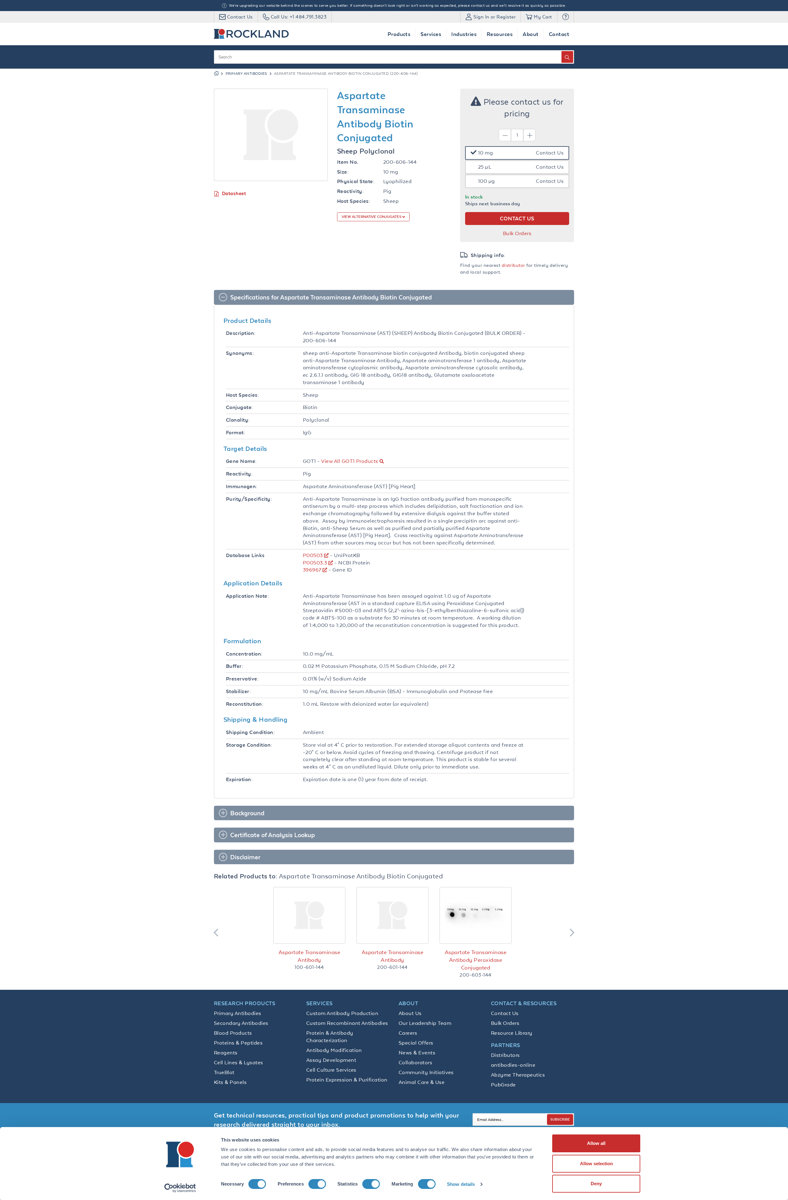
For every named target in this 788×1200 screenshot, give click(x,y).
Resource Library (512, 1033)
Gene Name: (241, 461)
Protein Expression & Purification (347, 1080)
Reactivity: (350, 191)
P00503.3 (315, 563)
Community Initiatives (426, 1072)
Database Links (245, 555)
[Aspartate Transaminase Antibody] (309, 915)
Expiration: (239, 779)
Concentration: (244, 654)
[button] (565, 17)
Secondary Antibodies (241, 1023)
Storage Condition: (249, 745)
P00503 (313, 555)
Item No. (347, 162)
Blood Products (233, 1033)
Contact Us (505, 1013)
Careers (408, 1033)
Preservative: (242, 679)
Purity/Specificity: (249, 499)
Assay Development (331, 1060)
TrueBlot (224, 1072)
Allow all (596, 1143)
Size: (342, 172)
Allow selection (596, 1163)
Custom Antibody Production (342, 1013)
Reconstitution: (244, 704)
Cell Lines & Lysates (238, 1062)
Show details (461, 1184)
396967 (312, 570)
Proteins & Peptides (238, 1043)
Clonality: (238, 420)
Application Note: (247, 596)
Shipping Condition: (250, 732)
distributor (513, 265)
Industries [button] (463, 34)
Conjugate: (239, 407)
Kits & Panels (230, 1082)
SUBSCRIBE (560, 1119)
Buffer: (234, 666)
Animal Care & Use (421, 1082)
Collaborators (415, 1062)
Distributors (505, 1055)
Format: (235, 432)
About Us (410, 1013)
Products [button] (399, 34)
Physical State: (355, 181)
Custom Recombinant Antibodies (347, 1023)
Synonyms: (240, 353)
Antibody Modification (334, 1050)
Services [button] (430, 34)
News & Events (417, 1052)
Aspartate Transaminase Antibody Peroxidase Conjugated (475, 960)
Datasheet (234, 193)
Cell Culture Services (331, 1070)
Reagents (226, 1052)
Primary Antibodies (246, 73)
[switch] (317, 1184)
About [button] (530, 34)
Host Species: (353, 201)
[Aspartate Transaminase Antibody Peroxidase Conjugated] (476, 915)
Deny (596, 1183)
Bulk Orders (517, 233)
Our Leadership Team (425, 1023)
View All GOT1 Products (349, 461)
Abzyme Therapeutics (518, 1075)
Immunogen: (241, 486)
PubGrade (503, 1085)
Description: (240, 333)
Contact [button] (559, 34)
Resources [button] (500, 34)
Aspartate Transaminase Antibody (309, 956)
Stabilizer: (238, 691)
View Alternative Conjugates (372, 217)
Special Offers (416, 1043)
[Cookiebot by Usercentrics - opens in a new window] (180, 1188)
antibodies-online (513, 1065)
